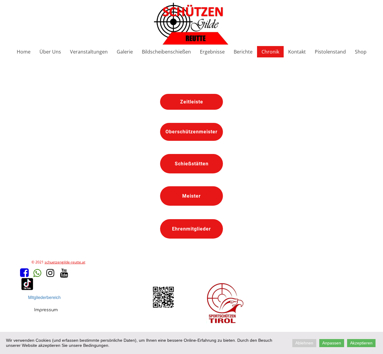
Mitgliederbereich (44, 297)
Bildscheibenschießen (166, 51)
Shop (361, 51)
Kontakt (297, 51)
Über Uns (50, 51)
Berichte (243, 51)
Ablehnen (304, 343)
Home (24, 51)
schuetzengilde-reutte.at (65, 262)
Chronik (270, 51)
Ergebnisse (212, 51)
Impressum (46, 310)
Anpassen (331, 343)
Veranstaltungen (89, 51)
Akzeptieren (361, 343)
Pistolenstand (330, 51)
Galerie (125, 51)
